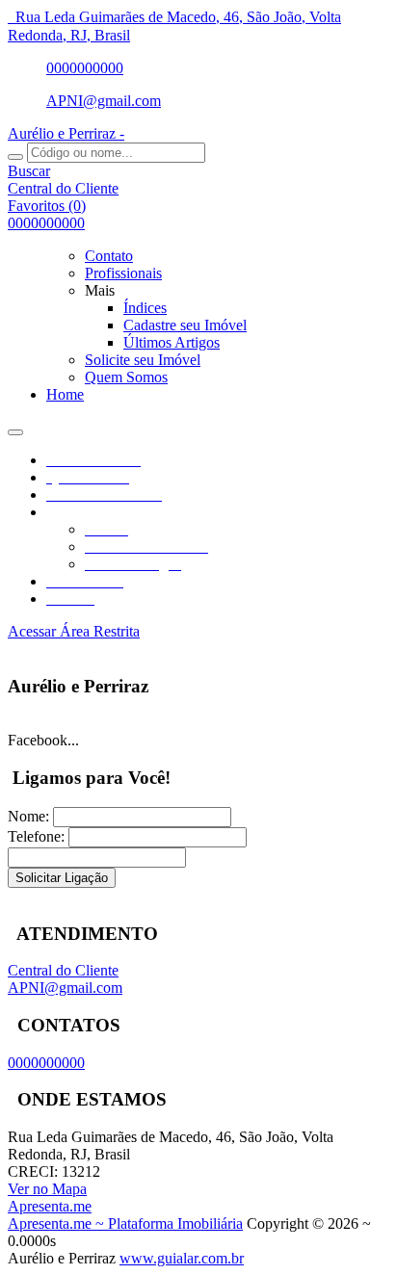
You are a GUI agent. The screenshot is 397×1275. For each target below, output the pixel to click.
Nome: (28, 816)
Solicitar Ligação (61, 878)
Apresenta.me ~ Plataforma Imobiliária (125, 1223)
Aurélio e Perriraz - (66, 133)
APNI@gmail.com (103, 100)
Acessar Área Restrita (74, 631)
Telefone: (36, 836)
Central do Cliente (63, 970)
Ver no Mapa (47, 1189)
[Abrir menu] (15, 427)
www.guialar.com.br (181, 1258)
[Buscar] (15, 157)
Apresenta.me (50, 1206)
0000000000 (84, 68)
